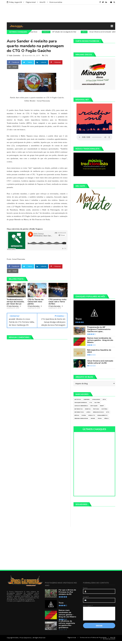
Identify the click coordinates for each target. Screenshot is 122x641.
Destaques (94, 405)
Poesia (84, 415)
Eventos (88, 409)
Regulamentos (102, 415)
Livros (88, 412)
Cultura (72, 32)
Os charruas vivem (109, 638)
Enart (102, 405)
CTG (46, 55)
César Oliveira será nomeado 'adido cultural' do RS (97, 32)
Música (76, 415)
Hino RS (42, 2)
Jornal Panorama (18, 259)
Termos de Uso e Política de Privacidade (93, 637)
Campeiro (34, 32)
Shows (93, 418)
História (104, 409)
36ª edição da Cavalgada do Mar (53, 32)
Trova (100, 418)
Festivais (96, 409)
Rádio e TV (91, 415)
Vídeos (106, 418)
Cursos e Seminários (81, 405)
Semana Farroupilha (81, 418)
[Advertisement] (61, 13)
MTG (107, 412)
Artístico (77, 399)
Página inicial (31, 2)
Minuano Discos (98, 412)
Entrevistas (78, 409)
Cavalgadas (96, 399)
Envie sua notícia (56, 2)
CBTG (104, 399)
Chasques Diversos (80, 402)
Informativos (79, 412)
